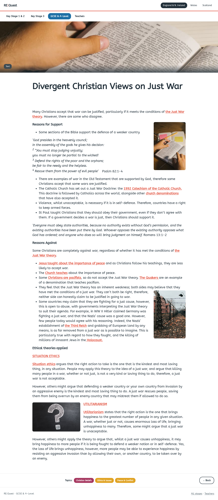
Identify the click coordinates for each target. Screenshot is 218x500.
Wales (193, 5)
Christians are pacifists (64, 278)
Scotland (207, 5)
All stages (196, 493)
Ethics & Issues (104, 480)
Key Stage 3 (37, 16)
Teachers (79, 16)
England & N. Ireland (174, 5)
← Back (207, 480)
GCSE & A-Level (59, 16)
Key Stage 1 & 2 (15, 16)
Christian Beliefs (84, 480)
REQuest (10, 5)
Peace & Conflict (125, 480)
